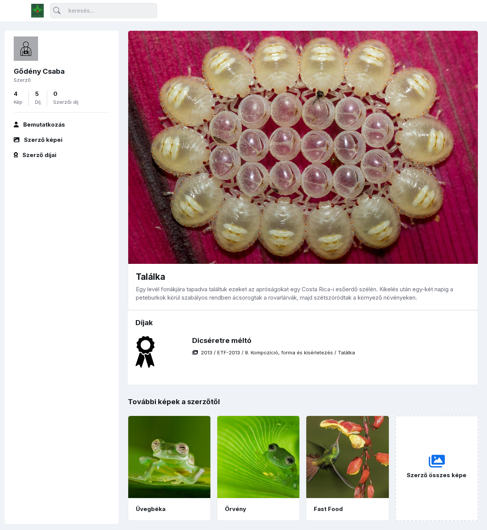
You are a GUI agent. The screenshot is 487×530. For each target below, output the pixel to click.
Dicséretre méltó (221, 340)
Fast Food (328, 509)
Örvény (235, 509)
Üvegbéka (151, 509)
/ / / (278, 352)
